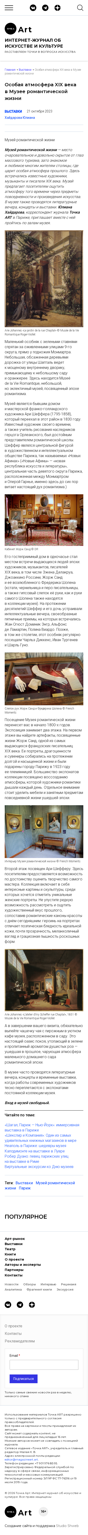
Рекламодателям (20, 1341)
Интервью (48, 1284)
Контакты (14, 1275)
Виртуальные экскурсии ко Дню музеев (39, 1166)
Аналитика (13, 1289)
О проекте (14, 1259)
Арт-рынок (15, 1239)
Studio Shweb (67, 1526)
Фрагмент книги (39, 1289)
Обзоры (29, 1284)
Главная (10, 69)
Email (14, 1356)
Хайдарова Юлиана (20, 118)
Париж (25, 1188)
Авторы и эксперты (23, 1265)
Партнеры (14, 1270)
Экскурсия (65, 1289)
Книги (10, 1254)
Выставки (25, 69)
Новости (12, 1284)
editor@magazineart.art (21, 1459)
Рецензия (68, 1284)
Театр (10, 1249)
